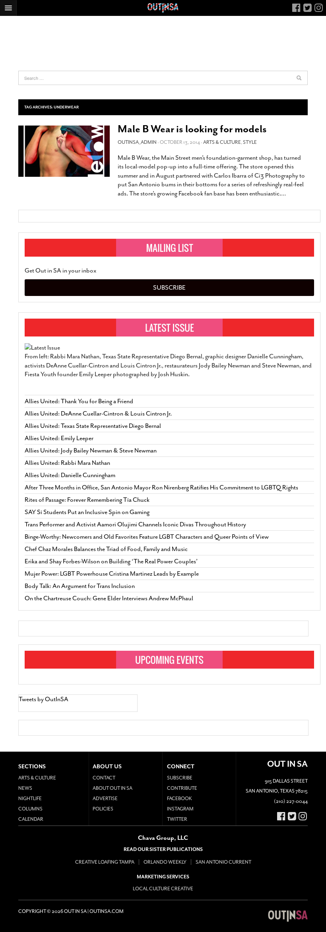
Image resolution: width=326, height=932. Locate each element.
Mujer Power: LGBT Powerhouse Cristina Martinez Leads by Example (112, 574)
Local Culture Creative (163, 889)
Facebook (179, 798)
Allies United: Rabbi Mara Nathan (67, 463)
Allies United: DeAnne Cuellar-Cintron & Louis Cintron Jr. (99, 414)
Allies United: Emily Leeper (59, 438)
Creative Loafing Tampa (104, 862)
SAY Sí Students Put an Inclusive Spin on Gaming (87, 512)
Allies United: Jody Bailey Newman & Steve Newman (91, 450)
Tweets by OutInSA (43, 699)
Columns (30, 809)
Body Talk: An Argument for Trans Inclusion (80, 586)
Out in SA (288, 916)
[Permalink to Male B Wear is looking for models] (64, 151)
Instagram (180, 809)
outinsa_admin (137, 142)
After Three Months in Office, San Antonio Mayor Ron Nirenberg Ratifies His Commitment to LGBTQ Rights (161, 487)
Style (250, 142)
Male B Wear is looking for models (192, 128)
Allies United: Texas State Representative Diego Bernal (93, 426)
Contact (104, 778)
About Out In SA (112, 788)
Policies (103, 809)
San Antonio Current (223, 862)
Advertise (105, 798)
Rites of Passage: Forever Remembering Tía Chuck (87, 500)
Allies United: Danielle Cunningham (70, 475)
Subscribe (169, 288)
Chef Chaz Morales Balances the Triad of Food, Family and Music (106, 549)
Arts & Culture (222, 142)
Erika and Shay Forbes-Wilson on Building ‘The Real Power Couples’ (111, 561)
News (25, 788)
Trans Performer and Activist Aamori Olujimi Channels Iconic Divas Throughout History (135, 524)
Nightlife (30, 798)
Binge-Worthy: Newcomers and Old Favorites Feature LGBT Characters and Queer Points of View (147, 537)
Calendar (30, 819)
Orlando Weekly (165, 862)
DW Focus (163, 8)
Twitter (177, 819)
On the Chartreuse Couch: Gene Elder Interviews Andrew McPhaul (109, 598)
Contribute (182, 788)
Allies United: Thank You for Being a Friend (79, 401)
